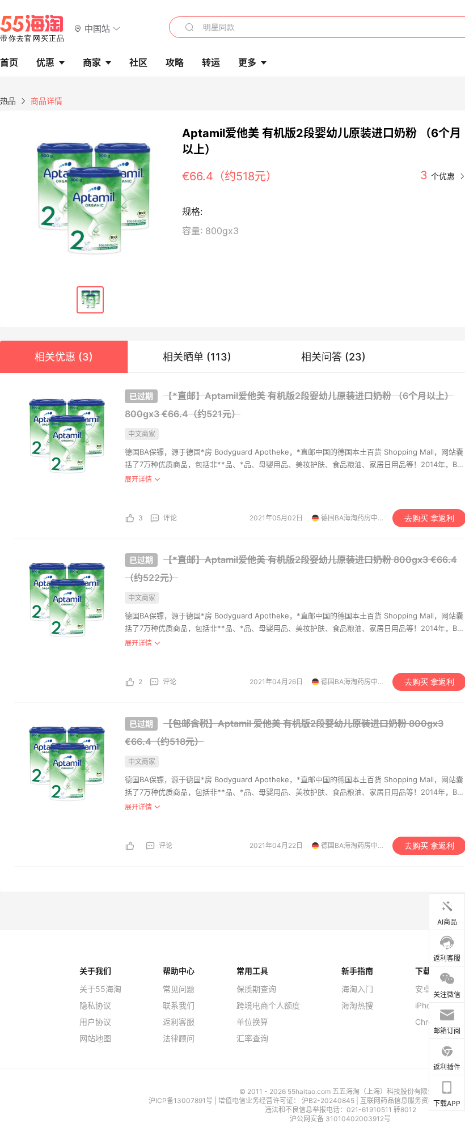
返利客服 (179, 1022)
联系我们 (179, 1005)
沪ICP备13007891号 (181, 1100)
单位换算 (252, 1022)
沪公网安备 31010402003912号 (340, 1118)
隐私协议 (95, 1005)
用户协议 (95, 1022)
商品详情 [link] (46, 100)
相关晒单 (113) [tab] (197, 357)
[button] (97, 28)
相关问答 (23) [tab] (333, 357)
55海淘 (32, 28)
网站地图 (95, 1038)
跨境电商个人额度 (268, 1005)
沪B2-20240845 (329, 1100)
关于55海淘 (100, 989)
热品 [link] (8, 100)
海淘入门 (357, 989)
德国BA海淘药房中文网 (356, 518)
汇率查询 (252, 1038)
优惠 (45, 62)
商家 (92, 62)
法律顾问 (179, 1038)
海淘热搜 (357, 1005)
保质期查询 (256, 989)
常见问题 (179, 989)
